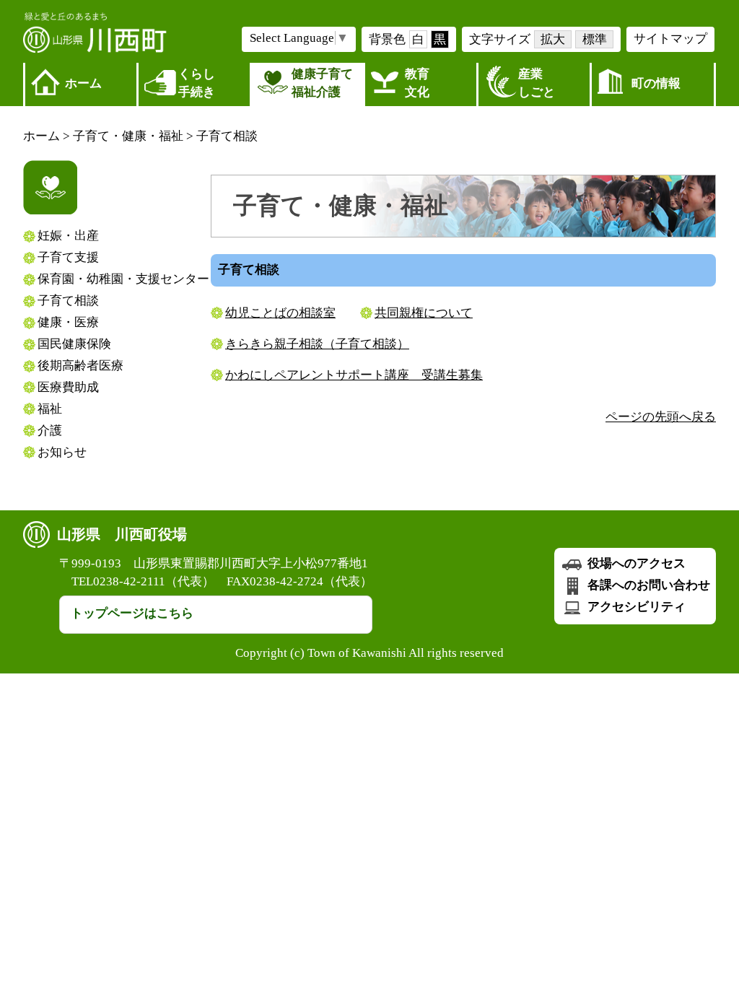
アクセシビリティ (635, 607)
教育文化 (417, 83)
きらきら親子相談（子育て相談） (317, 344)
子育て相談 (227, 136)
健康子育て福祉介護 (322, 83)
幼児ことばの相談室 (280, 313)
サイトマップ (670, 38)
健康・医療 (68, 322)
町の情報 (656, 83)
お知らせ (62, 452)
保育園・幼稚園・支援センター (123, 279)
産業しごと (536, 83)
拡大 (553, 39)
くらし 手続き (196, 83)
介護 (50, 430)
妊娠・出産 (68, 236)
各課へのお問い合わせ (647, 585)
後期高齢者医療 (80, 365)
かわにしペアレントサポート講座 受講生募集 (354, 375)
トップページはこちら (132, 613)
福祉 (50, 409)
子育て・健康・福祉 (128, 136)
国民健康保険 (74, 344)
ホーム (83, 83)
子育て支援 (68, 257)
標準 (594, 39)
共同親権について (424, 313)
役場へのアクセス (635, 563)
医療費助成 (68, 387)
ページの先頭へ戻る (660, 417)
